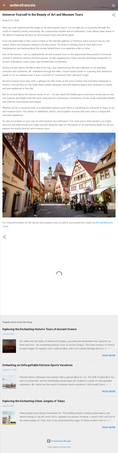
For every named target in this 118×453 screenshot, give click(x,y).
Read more (109, 355)
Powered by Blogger (61, 441)
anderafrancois (22, 5)
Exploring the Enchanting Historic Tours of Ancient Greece (39, 329)
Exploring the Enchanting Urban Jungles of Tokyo (33, 401)
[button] (114, 15)
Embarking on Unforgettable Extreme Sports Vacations (37, 365)
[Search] (114, 6)
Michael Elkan (66, 447)
